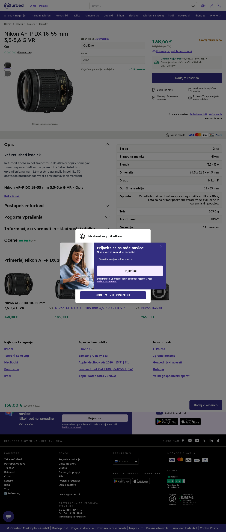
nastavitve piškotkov (93, 262)
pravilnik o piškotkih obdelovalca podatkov (118, 269)
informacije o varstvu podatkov (117, 266)
